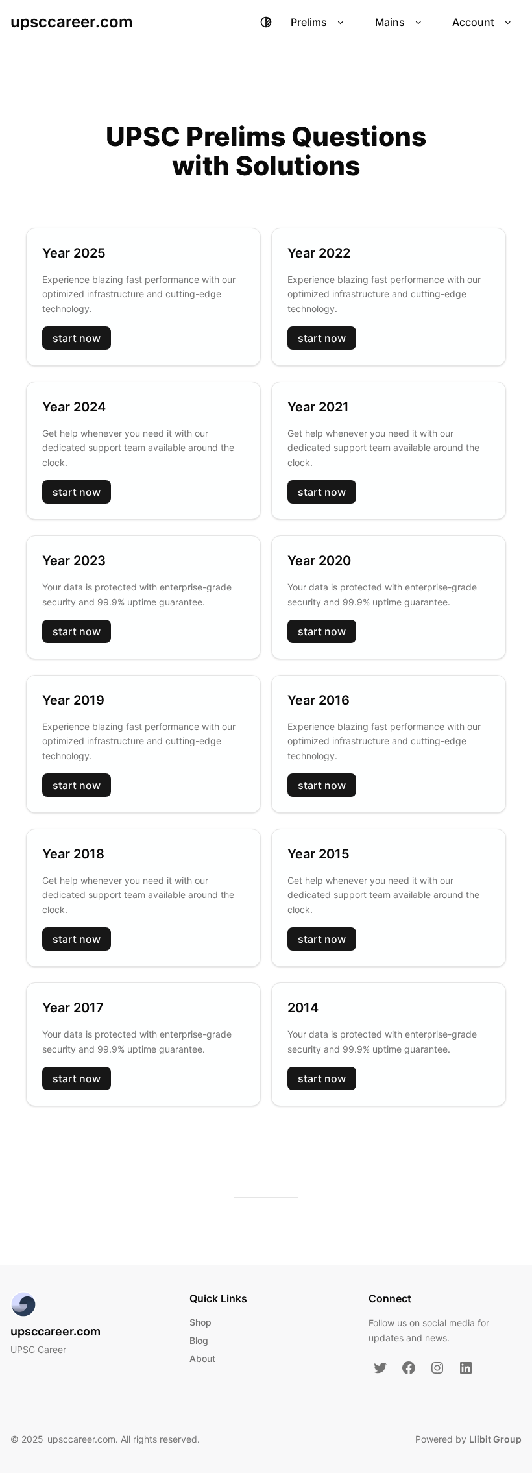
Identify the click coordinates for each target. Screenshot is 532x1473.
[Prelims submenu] (340, 22)
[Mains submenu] (418, 22)
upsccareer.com (71, 21)
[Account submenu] (508, 22)
